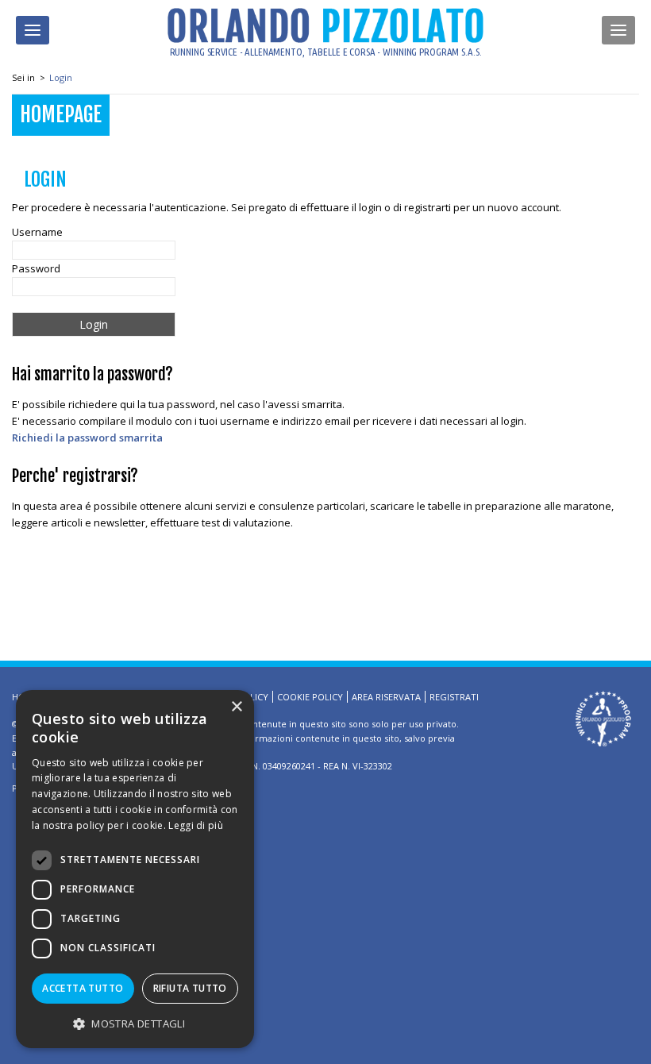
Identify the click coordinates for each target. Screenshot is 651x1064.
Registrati (454, 697)
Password (36, 268)
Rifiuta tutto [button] (190, 988)
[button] (135, 1023)
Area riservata (386, 697)
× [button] (236, 707)
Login (60, 77)
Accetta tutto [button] (82, 988)
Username (37, 232)
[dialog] (135, 869)
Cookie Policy (310, 697)
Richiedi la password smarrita (87, 437)
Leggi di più (195, 825)
